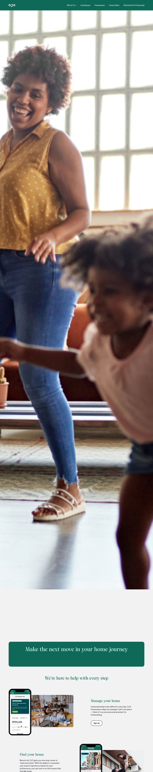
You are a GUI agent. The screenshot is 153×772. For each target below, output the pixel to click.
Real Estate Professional (134, 5)
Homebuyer (85, 5)
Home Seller (114, 5)
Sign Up (96, 723)
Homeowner (100, 5)
